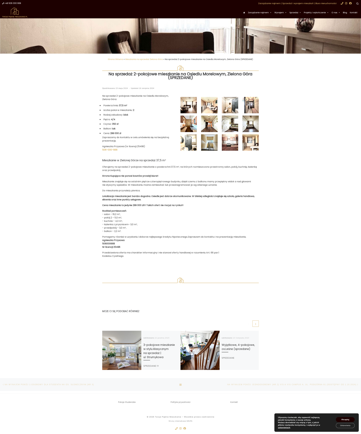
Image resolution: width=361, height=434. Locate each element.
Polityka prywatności (180, 402)
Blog (345, 12)
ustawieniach (284, 427)
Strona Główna (115, 59)
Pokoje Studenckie (127, 402)
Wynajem (279, 12)
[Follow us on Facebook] (350, 3)
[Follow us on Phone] (342, 3)
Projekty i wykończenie (315, 12)
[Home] (244, 12)
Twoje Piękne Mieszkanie (168, 417)
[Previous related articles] (249, 323)
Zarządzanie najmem (258, 12)
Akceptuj (345, 419)
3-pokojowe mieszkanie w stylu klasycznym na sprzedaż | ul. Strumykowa (159, 351)
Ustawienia (345, 425)
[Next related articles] (255, 323)
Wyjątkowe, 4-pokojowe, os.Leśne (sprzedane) (238, 347)
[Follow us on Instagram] (346, 3)
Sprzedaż (294, 12)
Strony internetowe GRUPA (180, 421)
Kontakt (353, 12)
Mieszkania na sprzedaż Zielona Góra (144, 59)
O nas (334, 12)
